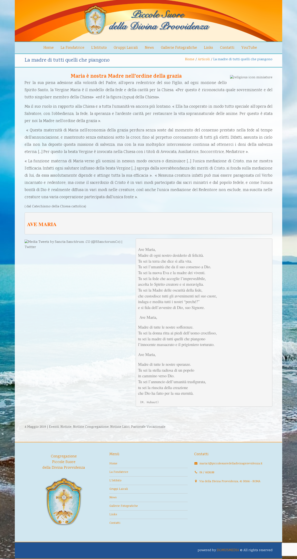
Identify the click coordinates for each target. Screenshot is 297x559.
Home (48, 48)
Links (208, 48)
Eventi (54, 427)
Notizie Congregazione (91, 427)
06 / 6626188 (206, 472)
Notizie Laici (120, 427)
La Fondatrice (72, 48)
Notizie (66, 427)
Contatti (227, 48)
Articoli (204, 59)
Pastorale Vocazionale (148, 427)
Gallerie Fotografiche (179, 48)
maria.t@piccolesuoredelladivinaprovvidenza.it (230, 464)
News (149, 48)
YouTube (249, 48)
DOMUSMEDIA (228, 550)
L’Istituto (99, 48)
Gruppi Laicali (126, 48)
